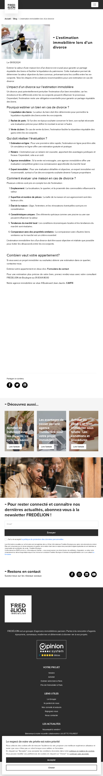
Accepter (51, 760)
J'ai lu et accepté (35, 539)
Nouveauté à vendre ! (52, 729)
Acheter (51, 677)
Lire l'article (14, 446)
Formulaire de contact (58, 269)
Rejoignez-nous (51, 711)
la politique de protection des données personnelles (42, 539)
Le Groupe (51, 699)
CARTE (69, 283)
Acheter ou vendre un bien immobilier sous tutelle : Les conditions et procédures (82, 430)
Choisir (51, 767)
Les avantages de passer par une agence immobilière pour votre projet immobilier (51, 430)
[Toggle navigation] (94, 4)
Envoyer (51, 532)
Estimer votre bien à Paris (51, 681)
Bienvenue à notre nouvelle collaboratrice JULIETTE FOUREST (51, 733)
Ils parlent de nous (51, 703)
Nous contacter (51, 715)
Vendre (51, 673)
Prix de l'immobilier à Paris (51, 685)
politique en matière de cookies (81, 751)
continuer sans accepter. (79, 754)
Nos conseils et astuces (51, 707)
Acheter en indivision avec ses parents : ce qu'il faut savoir (17, 434)
